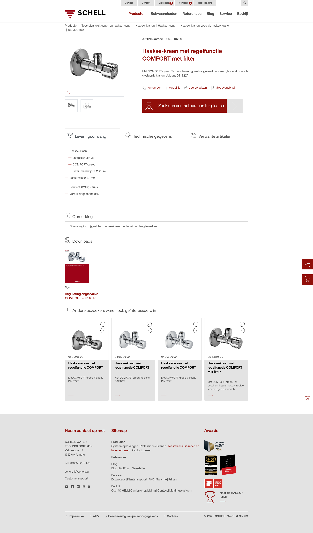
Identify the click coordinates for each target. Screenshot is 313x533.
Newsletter (139, 468)
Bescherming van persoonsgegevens (133, 516)
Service (225, 14)
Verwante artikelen (214, 137)
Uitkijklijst (165, 3)
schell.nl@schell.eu (77, 471)
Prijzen (172, 479)
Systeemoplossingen (124, 446)
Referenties (191, 14)
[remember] (102, 330)
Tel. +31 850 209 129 (77, 463)
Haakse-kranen (145, 25)
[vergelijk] (102, 324)
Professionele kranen (153, 446)
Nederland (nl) (205, 3)
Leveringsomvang (90, 137)
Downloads (118, 479)
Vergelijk (185, 3)
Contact (146, 3)
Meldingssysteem (180, 490)
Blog (210, 14)
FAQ (151, 479)
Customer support (76, 478)
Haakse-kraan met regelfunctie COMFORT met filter (225, 368)
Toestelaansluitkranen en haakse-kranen (107, 25)
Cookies (172, 516)
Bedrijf (242, 14)
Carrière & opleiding (143, 490)
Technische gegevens (152, 137)
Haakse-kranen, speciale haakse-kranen (205, 25)
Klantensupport (137, 479)
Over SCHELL (120, 490)
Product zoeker (141, 450)
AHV (95, 516)
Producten (136, 14)
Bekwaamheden (164, 14)
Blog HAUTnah (120, 468)
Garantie (161, 479)
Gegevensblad (225, 87)
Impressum (76, 516)
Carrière (129, 3)
